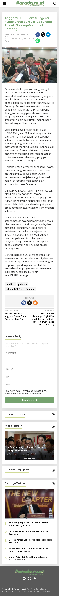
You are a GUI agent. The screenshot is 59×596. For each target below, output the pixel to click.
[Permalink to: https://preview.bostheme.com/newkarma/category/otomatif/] (53, 415)
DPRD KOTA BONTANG (13, 39)
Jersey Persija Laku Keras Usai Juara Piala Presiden (30, 541)
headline (10, 284)
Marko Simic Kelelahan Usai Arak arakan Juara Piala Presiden (29, 549)
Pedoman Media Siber (28, 591)
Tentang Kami (39, 589)
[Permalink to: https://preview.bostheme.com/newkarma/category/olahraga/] (53, 484)
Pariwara (26, 39)
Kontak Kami (8, 591)
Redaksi (46, 591)
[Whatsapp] (37, 40)
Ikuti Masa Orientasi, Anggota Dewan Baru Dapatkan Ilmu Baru (15, 314)
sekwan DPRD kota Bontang (20, 289)
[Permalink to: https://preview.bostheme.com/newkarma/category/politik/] (53, 426)
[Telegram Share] (48, 34)
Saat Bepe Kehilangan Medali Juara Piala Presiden (30, 532)
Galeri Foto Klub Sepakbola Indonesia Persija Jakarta (28, 558)
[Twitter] (29, 302)
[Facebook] (23, 302)
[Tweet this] (43, 34)
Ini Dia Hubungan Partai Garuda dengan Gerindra (25, 449)
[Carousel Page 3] (33, 458)
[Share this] (37, 34)
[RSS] (35, 302)
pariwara (22, 284)
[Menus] (4, 3)
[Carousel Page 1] (25, 458)
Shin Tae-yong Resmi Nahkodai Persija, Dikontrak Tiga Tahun (28, 523)
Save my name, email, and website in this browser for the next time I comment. (26, 392)
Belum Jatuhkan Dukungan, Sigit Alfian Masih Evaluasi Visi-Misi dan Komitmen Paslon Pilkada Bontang (43, 317)
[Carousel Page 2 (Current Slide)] (29, 458)
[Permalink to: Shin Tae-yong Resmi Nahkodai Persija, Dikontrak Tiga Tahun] (29, 504)
